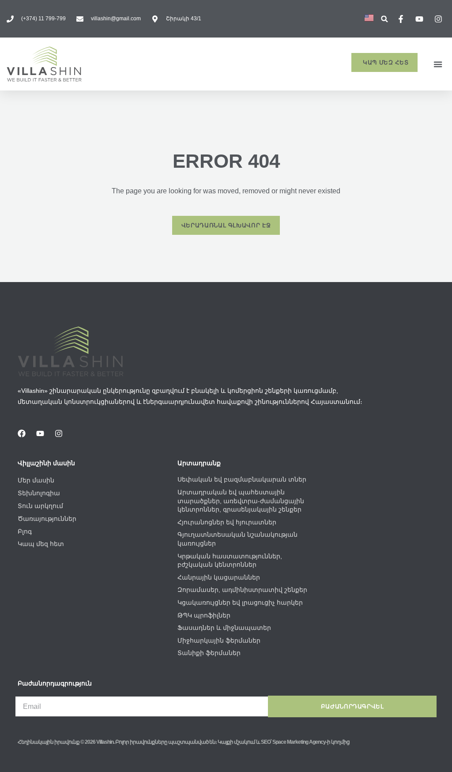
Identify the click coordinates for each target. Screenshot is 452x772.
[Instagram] (59, 433)
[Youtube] (40, 433)
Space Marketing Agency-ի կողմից (311, 742)
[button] (385, 19)
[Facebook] (22, 433)
